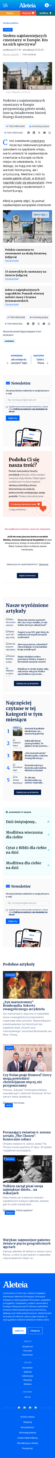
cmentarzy (37, 141)
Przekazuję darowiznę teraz (23, 504)
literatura (10, 1159)
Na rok (28, 1397)
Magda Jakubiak (11, 54)
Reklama (27, 1384)
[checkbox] (7, 407)
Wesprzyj (26, 13)
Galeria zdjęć (40, 214)
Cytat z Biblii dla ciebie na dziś (26, 850)
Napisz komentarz (27, 575)
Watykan (10, 1212)
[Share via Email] (44, 133)
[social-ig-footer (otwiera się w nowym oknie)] (36, 1407)
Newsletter (27, 1367)
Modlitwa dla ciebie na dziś (23, 865)
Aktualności (27, 1346)
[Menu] (9, 5)
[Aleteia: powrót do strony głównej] (27, 5)
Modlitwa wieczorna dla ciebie (24, 834)
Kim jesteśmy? (27, 1427)
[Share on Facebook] (28, 133)
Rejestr (10, 13)
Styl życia (27, 1350)
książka (9, 1048)
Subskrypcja (27, 1376)
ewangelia (10, 975)
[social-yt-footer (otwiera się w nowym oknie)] (19, 1407)
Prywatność (27, 1448)
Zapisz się (12, 418)
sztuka (9, 1105)
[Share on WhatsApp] (50, 133)
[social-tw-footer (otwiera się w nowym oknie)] (30, 1407)
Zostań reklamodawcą (27, 1438)
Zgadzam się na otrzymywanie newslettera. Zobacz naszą (28, 409)
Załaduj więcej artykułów (27, 683)
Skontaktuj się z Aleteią (27, 1443)
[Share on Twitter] (39, 133)
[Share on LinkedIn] (34, 133)
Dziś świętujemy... (21, 822)
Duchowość (27, 1354)
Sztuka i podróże (10, 23)
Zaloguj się (43, 564)
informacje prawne (27, 1432)
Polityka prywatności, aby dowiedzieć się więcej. (28, 410)
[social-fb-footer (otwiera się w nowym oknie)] (24, 1407)
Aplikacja (28, 1372)
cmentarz (9, 341)
